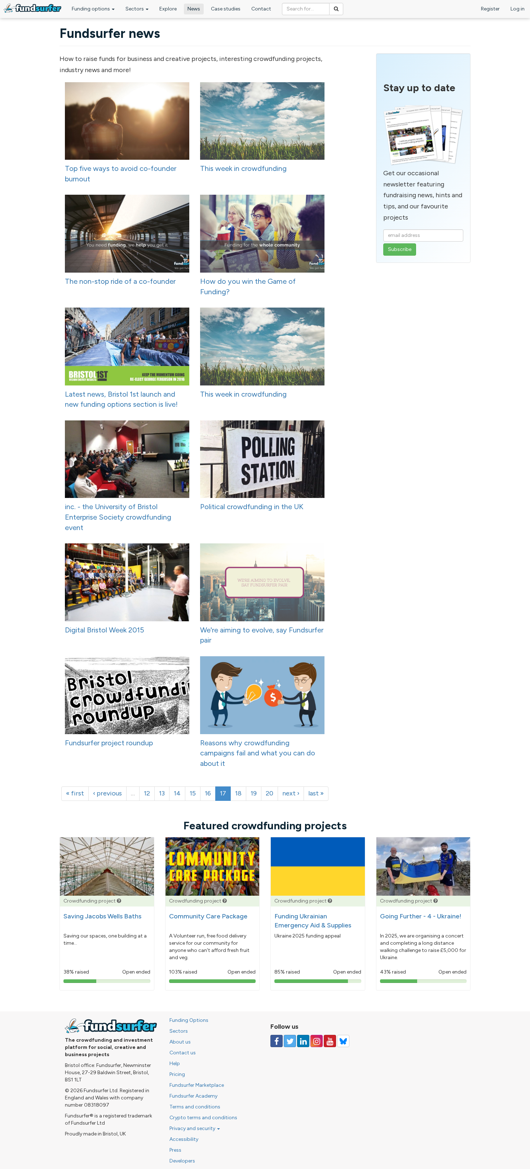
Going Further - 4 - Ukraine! (420, 916)
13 (162, 793)
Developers (182, 1161)
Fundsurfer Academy (193, 1096)
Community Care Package (208, 916)
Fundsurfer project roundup (109, 742)
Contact (261, 9)
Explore (168, 9)
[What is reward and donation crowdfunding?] (119, 901)
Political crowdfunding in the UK (251, 506)
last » (316, 793)
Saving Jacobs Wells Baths (102, 916)
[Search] (336, 9)
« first (75, 793)
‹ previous (107, 793)
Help (174, 1063)
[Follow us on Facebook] (276, 1041)
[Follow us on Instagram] (316, 1041)
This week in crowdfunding (243, 168)
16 (208, 793)
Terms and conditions (194, 1107)
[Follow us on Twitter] (290, 1041)
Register (490, 9)
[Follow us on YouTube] (330, 1041)
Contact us (182, 1053)
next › (290, 793)
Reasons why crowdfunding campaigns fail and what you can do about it (257, 753)
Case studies (225, 9)
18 (238, 793)
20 (269, 793)
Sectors (135, 9)
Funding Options (188, 1020)
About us (180, 1042)
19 (254, 793)
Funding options (91, 9)
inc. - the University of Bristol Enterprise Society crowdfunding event (118, 516)
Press (175, 1150)
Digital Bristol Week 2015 (104, 630)
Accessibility (183, 1139)
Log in (518, 9)
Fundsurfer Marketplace (196, 1085)
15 (193, 793)
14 (177, 793)
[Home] (32, 8)
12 (147, 793)
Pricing (177, 1074)
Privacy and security (192, 1128)
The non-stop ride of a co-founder (120, 281)
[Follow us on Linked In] (303, 1041)
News (193, 9)
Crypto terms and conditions (203, 1118)
